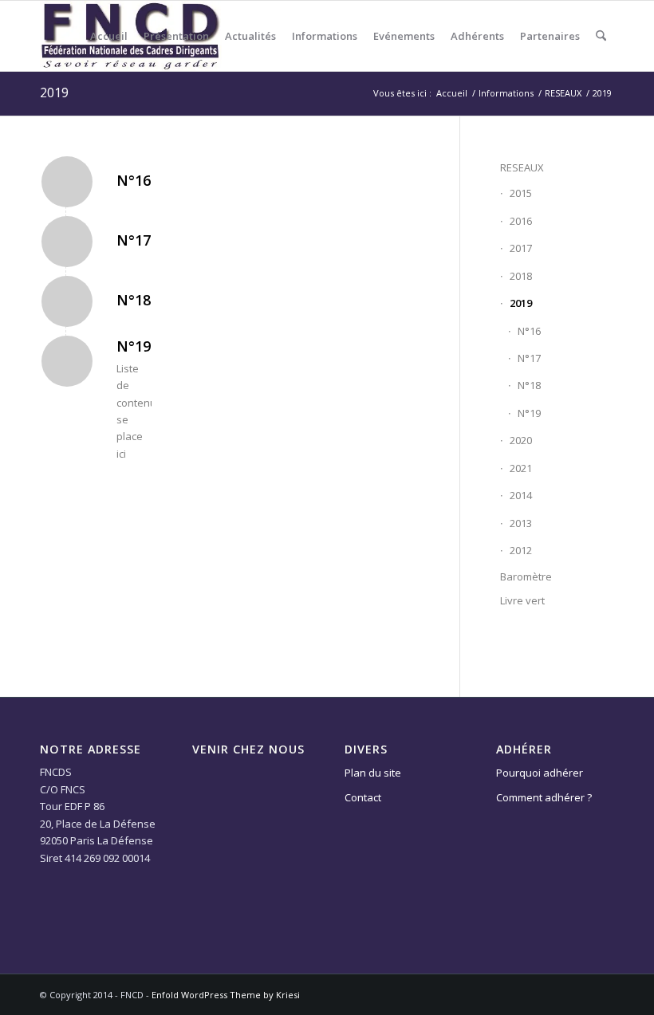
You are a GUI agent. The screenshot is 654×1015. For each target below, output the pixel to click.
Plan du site (373, 772)
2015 (521, 193)
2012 (521, 550)
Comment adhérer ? (544, 797)
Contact (363, 797)
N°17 (133, 240)
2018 (521, 276)
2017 (521, 248)
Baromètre (526, 576)
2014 (521, 495)
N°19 (133, 346)
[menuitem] (109, 36)
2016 (521, 221)
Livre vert (522, 600)
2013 (521, 523)
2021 (521, 468)
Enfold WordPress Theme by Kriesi (226, 995)
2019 (54, 92)
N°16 (133, 180)
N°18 (133, 299)
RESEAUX (522, 167)
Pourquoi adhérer (539, 772)
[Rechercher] (601, 36)
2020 (521, 440)
